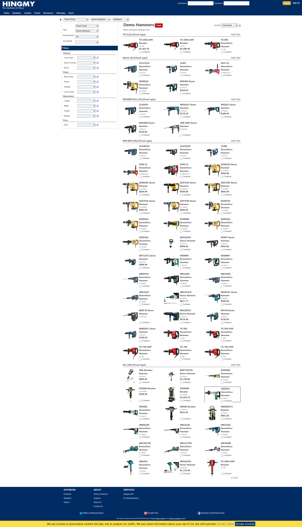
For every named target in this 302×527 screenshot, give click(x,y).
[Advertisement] (89, 152)
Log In (286, 3)
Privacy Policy (160, 518)
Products (67, 494)
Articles (27, 13)
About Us (97, 502)
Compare (146, 52)
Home (6, 13)
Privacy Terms (225, 523)
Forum (37, 13)
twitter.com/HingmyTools (93, 513)
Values (67, 502)
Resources (48, 13)
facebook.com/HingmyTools (212, 513)
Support (97, 498)
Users (71, 13)
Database (16, 13)
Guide (158, 25)
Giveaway (60, 13)
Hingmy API (128, 494)
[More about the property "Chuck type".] (239, 25)
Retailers (67, 498)
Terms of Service (175, 518)
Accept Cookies (245, 523)
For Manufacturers (131, 498)
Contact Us (98, 506)
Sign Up (296, 3)
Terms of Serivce (101, 494)
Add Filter (236, 34)
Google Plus (153, 513)
